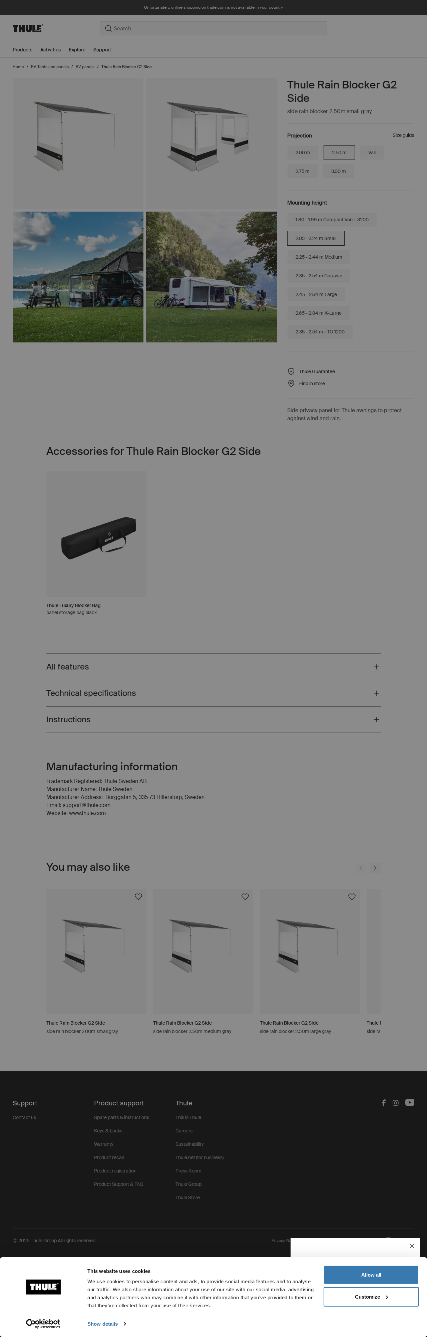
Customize (367, 1296)
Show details (102, 1324)
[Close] (412, 1246)
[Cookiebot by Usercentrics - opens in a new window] (43, 1324)
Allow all (371, 1275)
